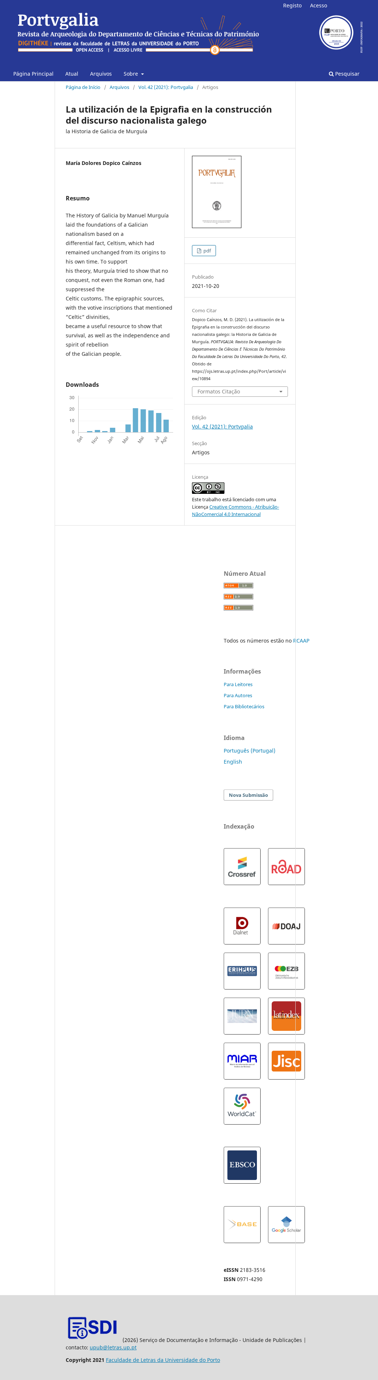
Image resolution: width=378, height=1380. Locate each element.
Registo (292, 5)
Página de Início (83, 87)
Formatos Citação (218, 391)
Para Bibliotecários (244, 706)
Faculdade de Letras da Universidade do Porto (163, 1359)
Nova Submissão (248, 795)
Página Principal (33, 73)
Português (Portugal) (249, 750)
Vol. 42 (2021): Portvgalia (165, 87)
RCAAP (301, 640)
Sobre (132, 73)
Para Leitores (238, 684)
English (233, 761)
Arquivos (101, 73)
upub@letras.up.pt (113, 1347)
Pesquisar (347, 73)
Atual (71, 73)
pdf (206, 250)
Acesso (318, 5)
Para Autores (238, 695)
